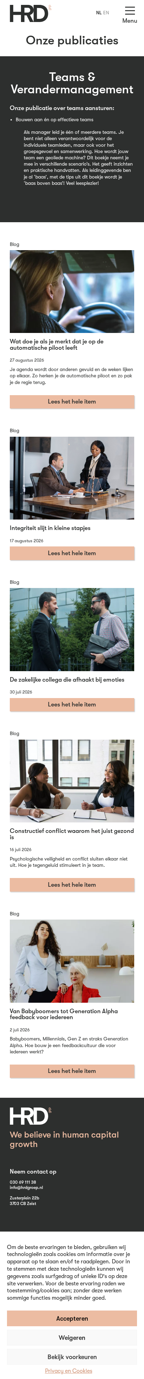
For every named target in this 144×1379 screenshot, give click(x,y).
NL (99, 12)
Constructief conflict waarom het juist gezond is (72, 834)
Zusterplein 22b (24, 1198)
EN (106, 12)
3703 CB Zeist (23, 1203)
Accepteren (72, 1318)
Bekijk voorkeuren (72, 1356)
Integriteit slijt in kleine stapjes (50, 527)
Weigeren (72, 1337)
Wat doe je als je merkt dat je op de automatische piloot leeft (56, 344)
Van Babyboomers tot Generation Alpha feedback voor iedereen (64, 1014)
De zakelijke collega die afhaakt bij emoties (67, 679)
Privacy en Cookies (68, 1371)
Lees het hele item (72, 401)
